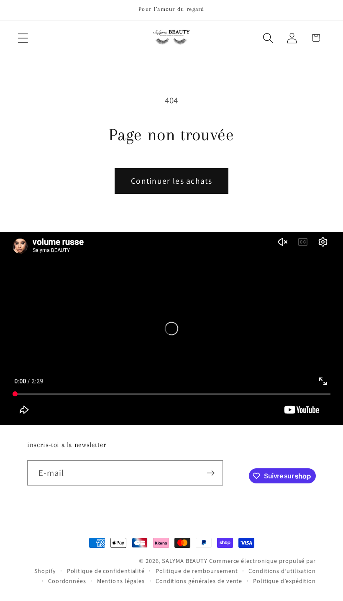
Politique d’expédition (284, 581)
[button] (23, 38)
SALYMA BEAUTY (184, 561)
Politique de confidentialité (106, 571)
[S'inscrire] (211, 473)
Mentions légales (121, 581)
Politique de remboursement (197, 571)
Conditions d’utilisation (282, 571)
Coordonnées (67, 581)
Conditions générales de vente (199, 581)
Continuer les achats (171, 180)
